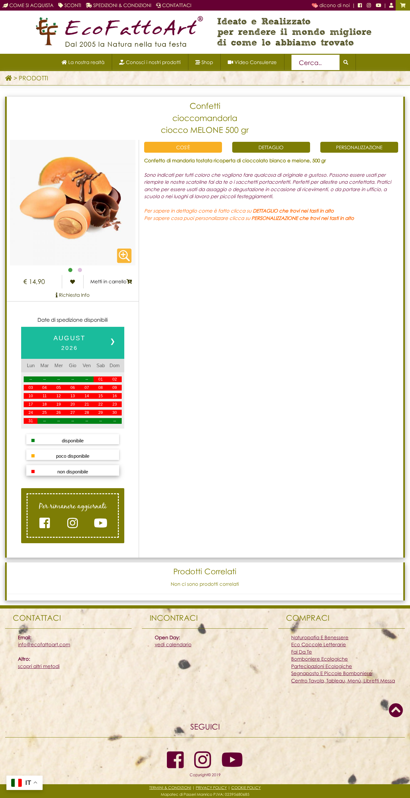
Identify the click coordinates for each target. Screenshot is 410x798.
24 (31, 412)
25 (44, 412)
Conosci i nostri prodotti (153, 62)
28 (87, 412)
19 (58, 404)
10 (31, 396)
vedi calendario (173, 644)
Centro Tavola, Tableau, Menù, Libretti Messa (343, 680)
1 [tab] (70, 270)
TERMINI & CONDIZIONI (170, 787)
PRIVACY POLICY (211, 787)
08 (100, 387)
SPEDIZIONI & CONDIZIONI (121, 5)
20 (72, 404)
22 (100, 404)
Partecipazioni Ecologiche (321, 666)
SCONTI (72, 5)
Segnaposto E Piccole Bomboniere (331, 673)
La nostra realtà (85, 62)
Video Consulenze (255, 62)
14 (87, 396)
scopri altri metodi (39, 666)
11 (45, 396)
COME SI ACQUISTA (30, 5)
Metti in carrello (108, 281)
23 (114, 404)
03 (31, 387)
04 (44, 387)
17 (31, 404)
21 (87, 404)
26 (58, 412)
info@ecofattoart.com (44, 644)
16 (114, 396)
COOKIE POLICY (246, 787)
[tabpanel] (72, 202)
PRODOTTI (33, 78)
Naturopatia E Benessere (319, 637)
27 (72, 412)
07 (87, 387)
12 (58, 396)
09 (114, 387)
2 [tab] (80, 270)
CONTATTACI (176, 5)
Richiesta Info (74, 295)
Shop (206, 62)
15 (100, 396)
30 (114, 412)
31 (31, 421)
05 (58, 387)
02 (114, 379)
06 (72, 387)
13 (72, 396)
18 (44, 404)
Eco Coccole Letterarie (318, 644)
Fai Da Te (301, 652)
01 (100, 379)
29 (100, 412)
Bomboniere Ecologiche (319, 659)
